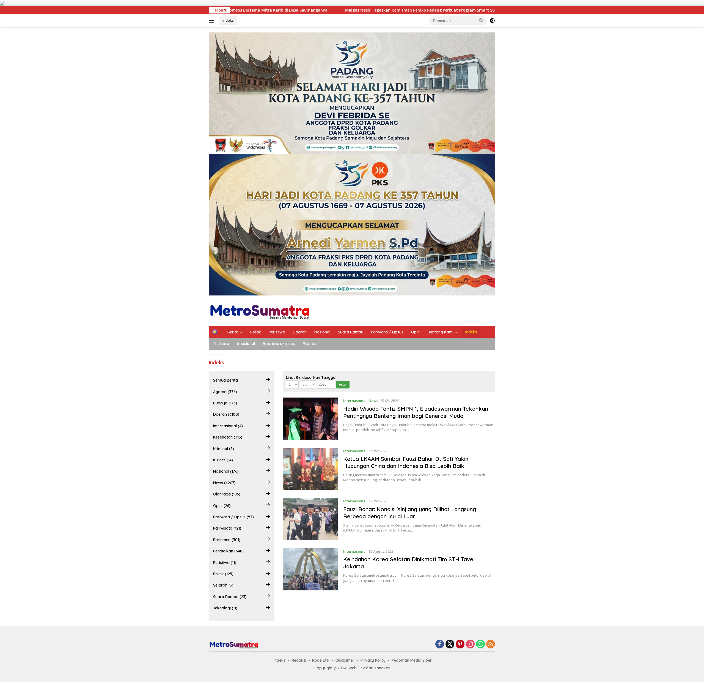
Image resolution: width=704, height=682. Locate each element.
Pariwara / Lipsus (387, 332)
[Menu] (212, 20)
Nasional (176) (226, 471)
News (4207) (224, 482)
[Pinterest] (460, 644)
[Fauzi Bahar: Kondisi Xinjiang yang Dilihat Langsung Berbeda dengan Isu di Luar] (310, 519)
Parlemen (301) (226, 539)
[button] (481, 20)
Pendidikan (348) (228, 551)
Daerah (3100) (226, 414)
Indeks (228, 20)
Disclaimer (345, 660)
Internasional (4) (228, 425)
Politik (255, 332)
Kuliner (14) (223, 460)
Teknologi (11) (225, 608)
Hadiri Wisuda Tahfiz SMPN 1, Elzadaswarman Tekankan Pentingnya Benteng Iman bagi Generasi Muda (415, 412)
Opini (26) (222, 505)
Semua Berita (225, 380)
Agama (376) (225, 391)
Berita (232, 332)
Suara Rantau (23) (230, 596)
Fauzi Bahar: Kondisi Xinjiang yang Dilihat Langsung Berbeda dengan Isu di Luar (409, 513)
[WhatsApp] (480, 644)
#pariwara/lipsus (279, 343)
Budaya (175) (225, 403)
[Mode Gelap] (492, 20)
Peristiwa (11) (224, 562)
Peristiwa (277, 332)
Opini (415, 332)
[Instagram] (470, 644)
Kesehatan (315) (227, 437)
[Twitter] (450, 644)
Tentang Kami (440, 332)
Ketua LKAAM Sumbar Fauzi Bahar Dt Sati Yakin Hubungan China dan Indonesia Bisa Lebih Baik (405, 462)
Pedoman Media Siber (412, 660)
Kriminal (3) (223, 448)
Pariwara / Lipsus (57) (233, 516)
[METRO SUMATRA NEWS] (259, 310)
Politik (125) (223, 573)
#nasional (246, 343)
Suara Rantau (350, 332)
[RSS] (490, 644)
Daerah (300, 332)
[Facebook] (439, 644)
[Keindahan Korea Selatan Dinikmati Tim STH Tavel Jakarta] (310, 569)
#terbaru (220, 343)
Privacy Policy (373, 660)
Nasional (322, 332)
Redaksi (299, 660)
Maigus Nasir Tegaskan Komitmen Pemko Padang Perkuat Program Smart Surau (376, 10)
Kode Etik (320, 660)
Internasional (355, 400)
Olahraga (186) (226, 494)
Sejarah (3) (223, 585)
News (373, 400)
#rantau (310, 343)
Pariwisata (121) (227, 528)
